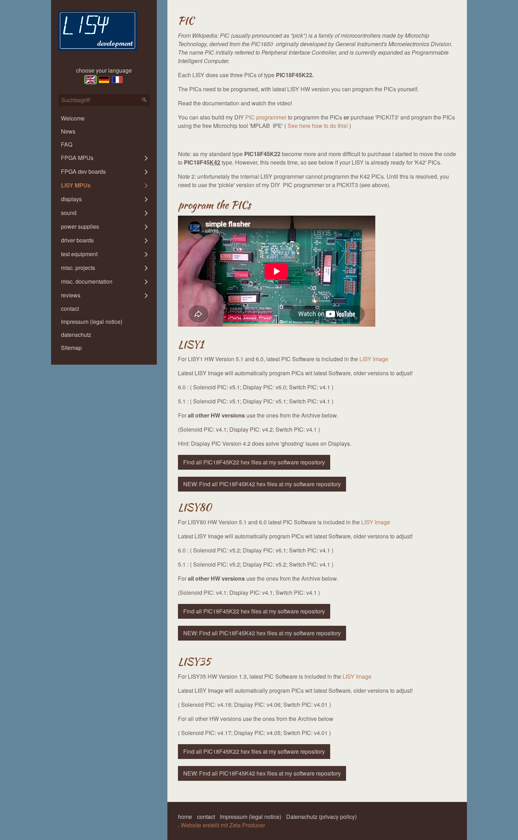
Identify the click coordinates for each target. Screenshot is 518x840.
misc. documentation (86, 281)
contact (70, 308)
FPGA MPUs (77, 158)
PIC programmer (265, 117)
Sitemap (71, 348)
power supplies (80, 226)
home (185, 817)
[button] (254, 462)
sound (68, 213)
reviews (70, 295)
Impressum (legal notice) (91, 321)
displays (71, 199)
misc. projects (78, 268)
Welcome (73, 118)
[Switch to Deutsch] (104, 79)
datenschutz (76, 335)
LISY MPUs (76, 185)
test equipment (79, 254)
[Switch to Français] (117, 79)
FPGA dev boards (83, 171)
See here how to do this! (318, 126)
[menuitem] (104, 118)
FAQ (66, 144)
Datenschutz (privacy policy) (321, 817)
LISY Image (373, 359)
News (68, 131)
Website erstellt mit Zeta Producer (223, 825)
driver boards (77, 240)
